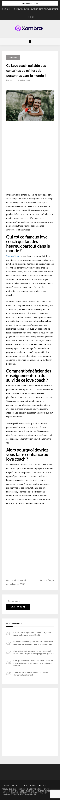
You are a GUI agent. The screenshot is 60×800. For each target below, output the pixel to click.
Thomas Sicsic (12, 256)
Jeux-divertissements (19, 793)
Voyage (6, 793)
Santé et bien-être (10, 791)
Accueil (5, 789)
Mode (22, 791)
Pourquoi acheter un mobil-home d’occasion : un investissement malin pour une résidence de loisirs (33, 663)
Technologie (23, 789)
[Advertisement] (30, 158)
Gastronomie (30, 795)
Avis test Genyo (47, 580)
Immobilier (49, 791)
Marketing (30, 791)
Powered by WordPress (11, 785)
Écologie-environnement (13, 795)
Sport (39, 789)
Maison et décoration (38, 793)
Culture (47, 789)
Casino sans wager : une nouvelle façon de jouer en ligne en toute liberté (32, 633)
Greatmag (33, 785)
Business (12, 789)
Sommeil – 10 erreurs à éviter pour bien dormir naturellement (30, 8)
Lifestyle (13, 58)
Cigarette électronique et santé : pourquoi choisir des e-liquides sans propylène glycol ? (33, 652)
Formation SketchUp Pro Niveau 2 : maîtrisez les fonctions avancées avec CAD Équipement (33, 642)
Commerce (40, 791)
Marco (9, 80)
